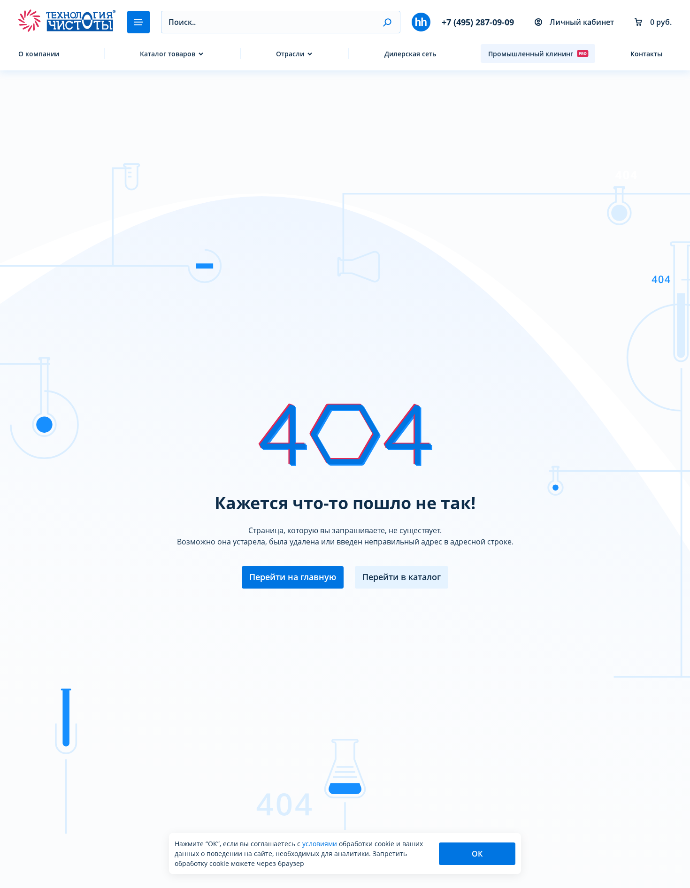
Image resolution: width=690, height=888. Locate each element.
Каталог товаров (167, 53)
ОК (477, 854)
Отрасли (290, 53)
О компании (38, 53)
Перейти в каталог (401, 576)
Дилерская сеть (410, 53)
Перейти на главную (292, 576)
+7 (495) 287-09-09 (478, 22)
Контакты (646, 53)
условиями (320, 843)
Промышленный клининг (530, 53)
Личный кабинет (582, 22)
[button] (387, 22)
